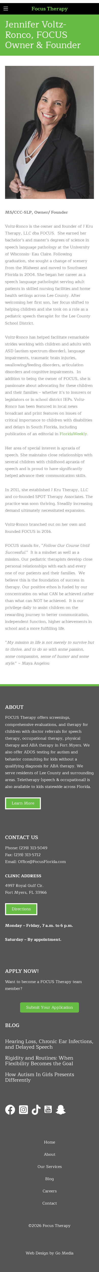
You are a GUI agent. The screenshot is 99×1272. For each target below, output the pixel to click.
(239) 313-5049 (33, 848)
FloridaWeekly (73, 434)
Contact (49, 1203)
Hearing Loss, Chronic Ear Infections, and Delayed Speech (49, 1044)
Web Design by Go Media (49, 1253)
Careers (50, 1191)
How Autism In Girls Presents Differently (39, 1077)
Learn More (23, 803)
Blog (49, 1179)
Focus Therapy (49, 9)
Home (49, 1142)
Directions (21, 909)
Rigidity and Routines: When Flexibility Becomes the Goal (39, 1061)
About (49, 1154)
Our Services (50, 1166)
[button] (49, 1007)
